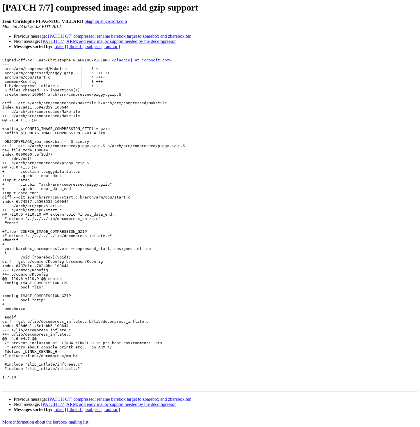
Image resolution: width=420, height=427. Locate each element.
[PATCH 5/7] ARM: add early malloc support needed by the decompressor (108, 41)
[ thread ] (75, 46)
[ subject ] (93, 46)
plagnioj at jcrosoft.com (106, 21)
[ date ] (59, 46)
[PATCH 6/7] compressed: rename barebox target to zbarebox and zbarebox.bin (119, 36)
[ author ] (111, 46)
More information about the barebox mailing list (45, 422)
